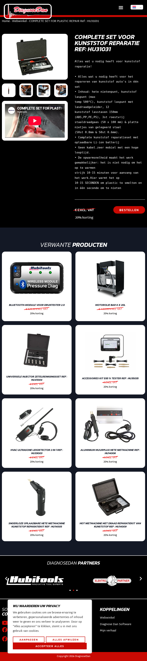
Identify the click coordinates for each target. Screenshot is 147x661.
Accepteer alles (49, 646)
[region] (50, 627)
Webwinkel (19, 21)
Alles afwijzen (65, 640)
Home (6, 21)
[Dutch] (137, 7)
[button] (121, 7)
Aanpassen (28, 640)
